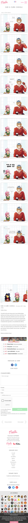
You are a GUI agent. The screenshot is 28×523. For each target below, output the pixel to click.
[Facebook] (9, 487)
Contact (13, 467)
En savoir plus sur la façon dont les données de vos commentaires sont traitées (13, 414)
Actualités (13, 456)
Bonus (13, 458)
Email (2, 392)
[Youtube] (16, 487)
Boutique (13, 463)
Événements (13, 462)
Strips (13, 454)
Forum (13, 465)
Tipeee (13, 460)
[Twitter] (13, 487)
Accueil (13, 453)
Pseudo (2, 387)
